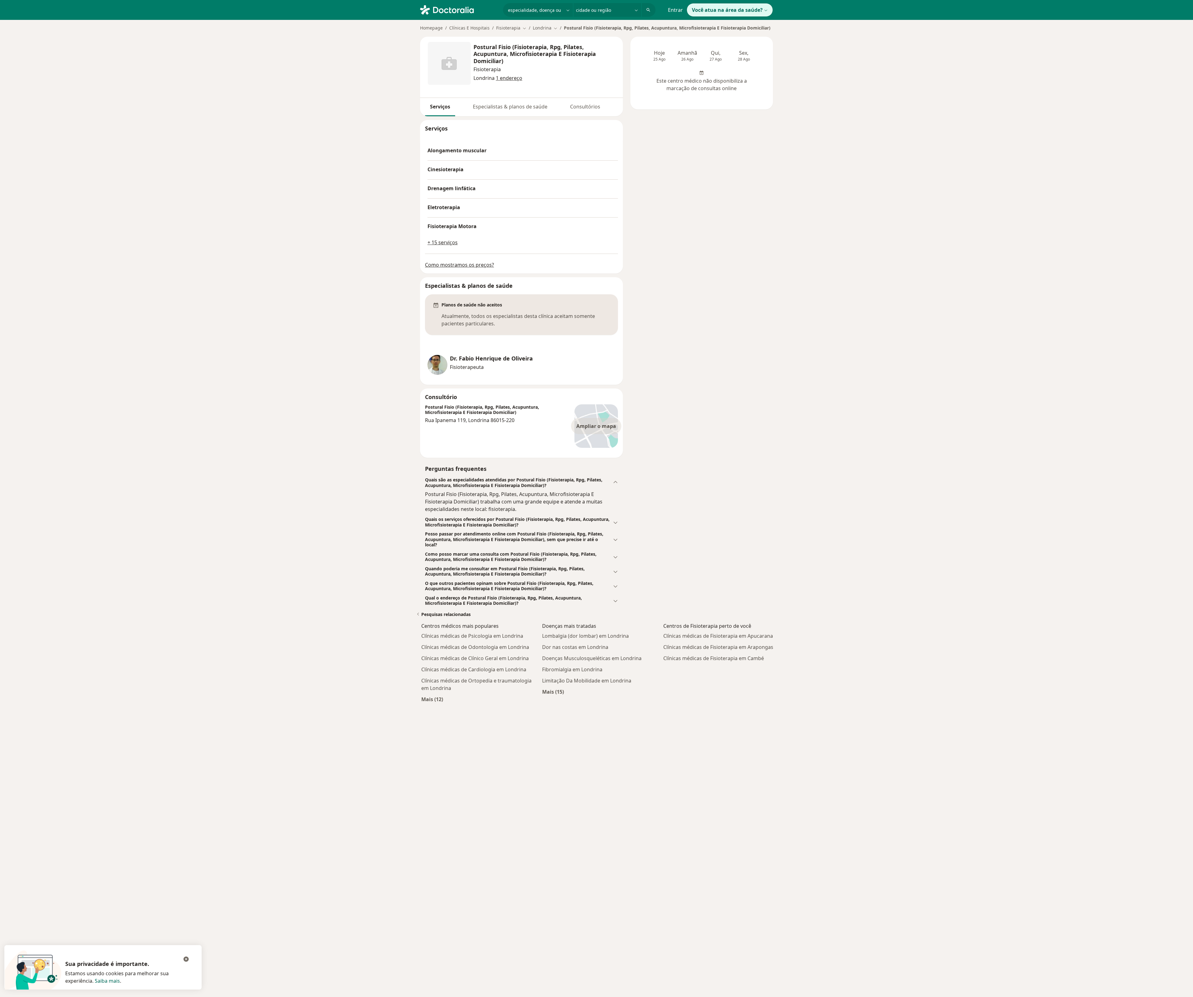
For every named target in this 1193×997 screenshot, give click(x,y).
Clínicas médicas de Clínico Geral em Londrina (475, 658)
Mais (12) (432, 699)
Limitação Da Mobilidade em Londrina (586, 680)
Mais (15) (553, 691)
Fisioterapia (487, 69)
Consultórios (585, 106)
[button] (521, 482)
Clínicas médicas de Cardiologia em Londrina (473, 669)
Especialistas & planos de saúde (510, 106)
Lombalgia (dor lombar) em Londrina (585, 635)
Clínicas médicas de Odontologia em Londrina (475, 647)
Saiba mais (107, 980)
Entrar (675, 10)
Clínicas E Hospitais (469, 28)
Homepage (431, 28)
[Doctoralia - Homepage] (459, 9)
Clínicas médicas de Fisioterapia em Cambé (713, 658)
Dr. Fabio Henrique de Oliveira (491, 358)
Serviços (440, 106)
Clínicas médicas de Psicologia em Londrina (472, 635)
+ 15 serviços (442, 242)
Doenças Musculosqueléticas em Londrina (592, 658)
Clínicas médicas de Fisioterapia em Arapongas (718, 647)
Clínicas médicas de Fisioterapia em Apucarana (718, 635)
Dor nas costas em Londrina (575, 647)
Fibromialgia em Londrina (572, 669)
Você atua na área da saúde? (727, 10)
